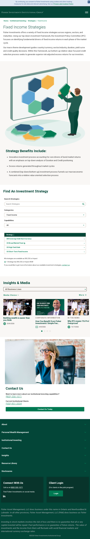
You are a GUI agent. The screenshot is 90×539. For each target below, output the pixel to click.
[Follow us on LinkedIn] (4, 496)
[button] (4, 424)
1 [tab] (41, 331)
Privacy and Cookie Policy (63, 4)
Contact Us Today (45, 409)
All (8, 225)
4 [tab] (50, 331)
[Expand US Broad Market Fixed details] (45, 243)
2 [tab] (44, 331)
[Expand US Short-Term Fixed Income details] (45, 252)
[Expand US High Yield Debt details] (45, 247)
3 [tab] (47, 331)
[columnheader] (45, 235)
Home (6, 21)
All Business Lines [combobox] (13, 289)
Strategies (32, 21)
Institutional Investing (18, 21)
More (81, 295)
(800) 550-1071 (14, 396)
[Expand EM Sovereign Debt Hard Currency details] (45, 239)
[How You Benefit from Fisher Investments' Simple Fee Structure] (49, 307)
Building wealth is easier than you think (16, 319)
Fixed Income (12, 215)
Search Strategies (11, 199)
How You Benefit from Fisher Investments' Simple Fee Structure (48, 322)
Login (56, 493)
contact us (66, 265)
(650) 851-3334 (14, 404)
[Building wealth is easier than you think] (17, 307)
